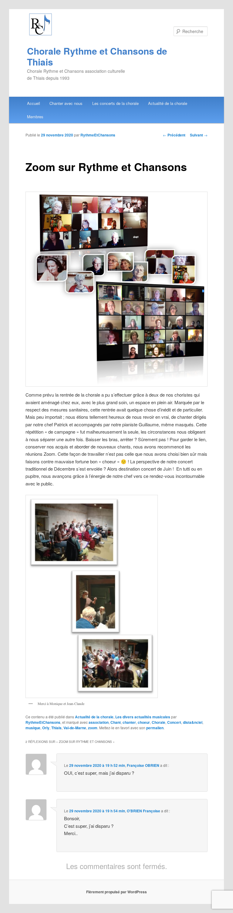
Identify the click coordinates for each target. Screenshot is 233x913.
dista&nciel (192, 722)
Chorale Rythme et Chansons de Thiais (97, 56)
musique (32, 727)
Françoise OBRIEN (143, 765)
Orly (45, 727)
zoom (92, 727)
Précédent (174, 135)
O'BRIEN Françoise (143, 811)
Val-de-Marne (74, 727)
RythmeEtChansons (97, 135)
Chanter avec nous (66, 103)
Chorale (158, 722)
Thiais (56, 727)
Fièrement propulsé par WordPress (116, 892)
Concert (174, 722)
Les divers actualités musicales (142, 717)
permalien (155, 727)
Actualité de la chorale (167, 103)
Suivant (199, 135)
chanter (129, 722)
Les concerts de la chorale (115, 103)
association (99, 722)
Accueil (33, 103)
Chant (115, 722)
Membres (35, 116)
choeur (144, 722)
